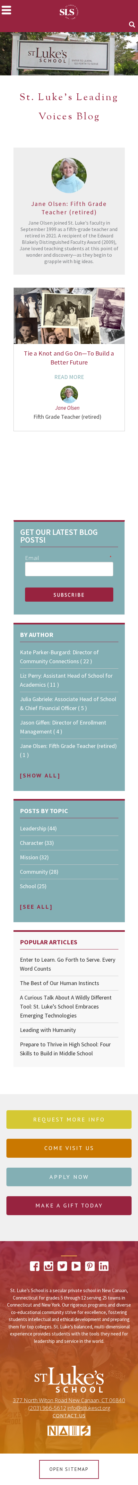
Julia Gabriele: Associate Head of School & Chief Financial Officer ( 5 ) (68, 703)
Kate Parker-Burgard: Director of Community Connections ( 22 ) (59, 656)
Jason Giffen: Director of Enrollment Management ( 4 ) (63, 727)
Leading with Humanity (48, 1030)
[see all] (36, 906)
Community (39, 871)
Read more (69, 377)
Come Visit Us (69, 1148)
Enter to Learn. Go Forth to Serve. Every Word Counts (67, 964)
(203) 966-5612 (47, 1408)
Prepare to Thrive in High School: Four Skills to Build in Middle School (65, 1049)
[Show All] (40, 775)
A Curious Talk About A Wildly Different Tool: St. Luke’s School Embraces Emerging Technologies (66, 1006)
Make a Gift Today (69, 1205)
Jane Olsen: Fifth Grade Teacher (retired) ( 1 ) (68, 750)
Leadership (38, 828)
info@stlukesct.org (88, 1408)
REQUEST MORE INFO (69, 1119)
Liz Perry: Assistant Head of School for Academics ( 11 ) (66, 680)
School (33, 886)
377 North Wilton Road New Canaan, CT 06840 (69, 1400)
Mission (34, 857)
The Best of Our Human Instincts (59, 983)
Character (37, 842)
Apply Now (69, 1176)
